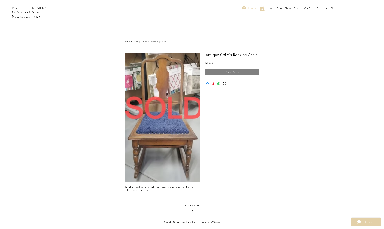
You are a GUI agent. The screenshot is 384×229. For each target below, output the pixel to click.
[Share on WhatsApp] (219, 83)
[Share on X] (224, 83)
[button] (262, 8)
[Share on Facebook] (207, 83)
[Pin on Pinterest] (213, 83)
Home (128, 41)
